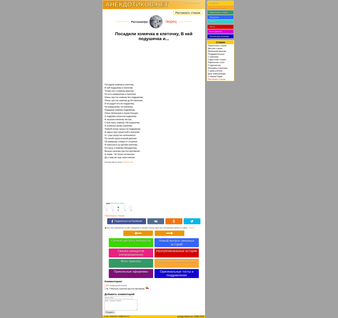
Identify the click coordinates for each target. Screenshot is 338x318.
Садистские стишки (217, 59)
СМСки (212, 22)
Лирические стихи (216, 62)
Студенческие (214, 65)
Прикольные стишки (114, 216)
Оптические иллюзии (219, 36)
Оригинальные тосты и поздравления (176, 273)
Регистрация (195, 2)
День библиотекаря (217, 74)
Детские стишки (215, 48)
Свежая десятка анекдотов (131, 240)
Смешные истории (217, 7)
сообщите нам (127, 162)
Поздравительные (216, 54)
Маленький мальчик (217, 51)
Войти (186, 2)
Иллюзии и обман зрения (176, 261)
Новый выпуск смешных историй (176, 242)
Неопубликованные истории (176, 251)
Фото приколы (131, 261)
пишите (192, 228)
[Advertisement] (154, 62)
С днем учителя (215, 71)
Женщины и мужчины (217, 68)
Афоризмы (214, 17)
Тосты (212, 27)
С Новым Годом (215, 76)
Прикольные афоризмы (131, 271)
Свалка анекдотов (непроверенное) (131, 252)
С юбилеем (213, 57)
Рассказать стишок (187, 12)
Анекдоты (213, 3)
